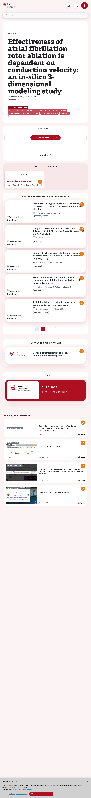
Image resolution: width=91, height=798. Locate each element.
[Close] (87, 781)
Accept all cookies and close (42, 794)
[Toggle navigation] (84, 5)
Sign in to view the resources (45, 138)
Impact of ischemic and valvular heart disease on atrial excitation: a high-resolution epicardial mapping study (58, 256)
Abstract (37, 217)
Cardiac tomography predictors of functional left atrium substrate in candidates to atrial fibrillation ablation (61, 471)
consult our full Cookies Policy (24, 789)
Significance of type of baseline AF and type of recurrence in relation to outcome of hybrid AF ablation (57, 206)
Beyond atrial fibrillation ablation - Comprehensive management (51, 354)
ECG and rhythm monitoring (51, 446)
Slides (46, 217)
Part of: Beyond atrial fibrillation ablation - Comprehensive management (37, 110)
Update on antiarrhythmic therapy (54, 492)
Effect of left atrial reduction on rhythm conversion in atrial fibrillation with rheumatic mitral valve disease (57, 280)
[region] (45, 788)
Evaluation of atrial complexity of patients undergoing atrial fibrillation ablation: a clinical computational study (59, 428)
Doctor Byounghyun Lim (19, 180)
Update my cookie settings (18, 794)
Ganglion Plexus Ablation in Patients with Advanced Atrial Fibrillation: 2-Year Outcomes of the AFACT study (58, 231)
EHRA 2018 (49, 387)
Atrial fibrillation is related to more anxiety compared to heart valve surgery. (55, 303)
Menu (12, 15)
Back (13, 33)
